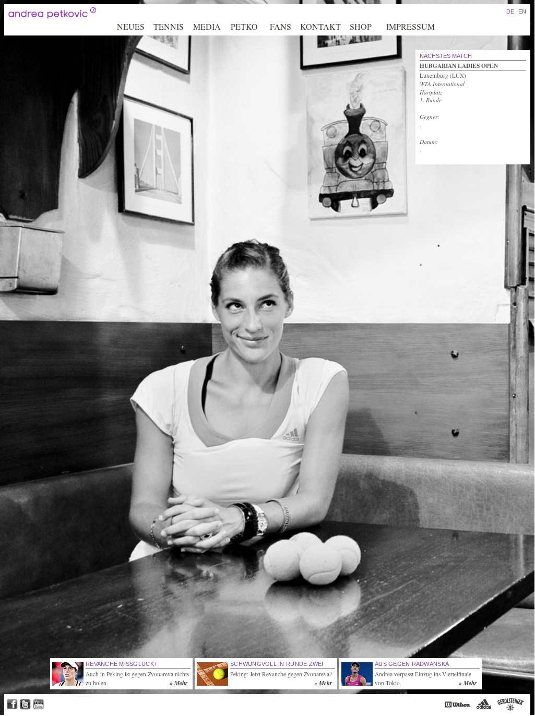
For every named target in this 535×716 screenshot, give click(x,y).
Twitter (25, 704)
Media (207, 26)
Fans (280, 26)
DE (510, 11)
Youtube (38, 704)
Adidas (484, 704)
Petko (244, 26)
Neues (131, 26)
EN (522, 11)
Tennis (168, 26)
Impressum (410, 26)
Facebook (12, 704)
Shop (361, 26)
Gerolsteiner (510, 704)
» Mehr (178, 683)
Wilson (457, 704)
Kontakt (320, 26)
